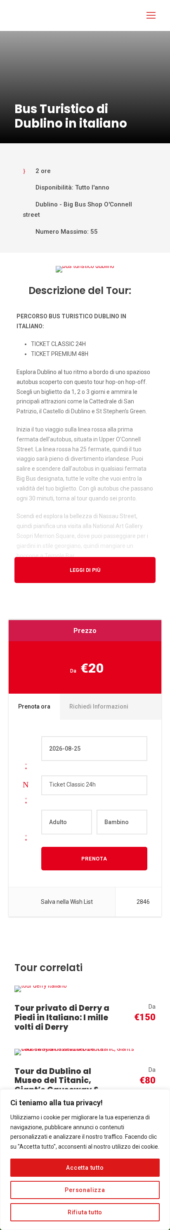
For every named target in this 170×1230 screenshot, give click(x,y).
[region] (85, 1159)
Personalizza (85, 1190)
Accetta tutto (85, 1167)
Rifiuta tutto (85, 1212)
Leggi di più (85, 570)
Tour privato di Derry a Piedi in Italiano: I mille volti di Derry (61, 1017)
